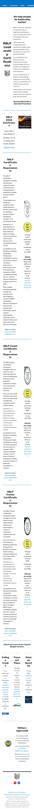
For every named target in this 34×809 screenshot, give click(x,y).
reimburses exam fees (28, 678)
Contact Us (11, 792)
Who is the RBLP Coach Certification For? (10, 478)
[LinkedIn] (18, 782)
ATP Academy (22, 792)
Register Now (9, 147)
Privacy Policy (18, 794)
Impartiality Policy (9, 794)
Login (16, 792)
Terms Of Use (26, 794)
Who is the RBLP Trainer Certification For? (10, 633)
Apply (22, 5)
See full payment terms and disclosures (27, 285)
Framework (14, 5)
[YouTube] (15, 782)
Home (5, 5)
